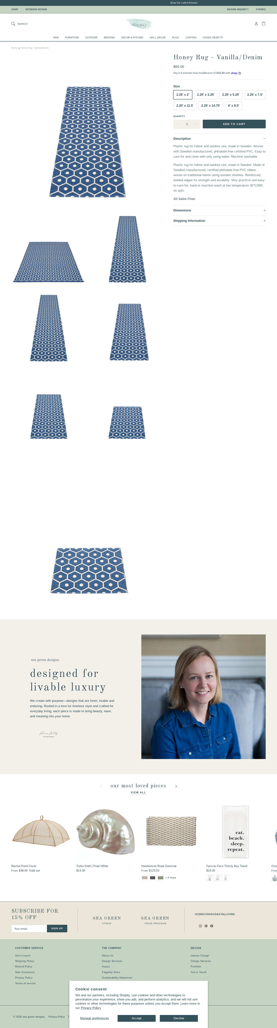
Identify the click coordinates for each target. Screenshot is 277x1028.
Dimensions (182, 210)
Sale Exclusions (25, 972)
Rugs (175, 37)
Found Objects (213, 37)
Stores (261, 9)
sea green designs (34, 1016)
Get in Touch (199, 972)
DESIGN (196, 948)
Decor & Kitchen (132, 37)
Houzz (106, 966)
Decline (179, 1018)
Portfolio (196, 966)
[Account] (256, 23)
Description (182, 138)
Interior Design (36, 9)
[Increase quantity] (195, 124)
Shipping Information (189, 221)
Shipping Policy (24, 960)
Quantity (179, 116)
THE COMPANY (112, 948)
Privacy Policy (91, 1008)
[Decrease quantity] (177, 124)
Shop (14, 9)
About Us (107, 955)
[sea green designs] (138, 23)
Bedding (109, 37)
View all (138, 792)
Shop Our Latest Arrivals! (170, 3)
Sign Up (57, 928)
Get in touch (22, 955)
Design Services (112, 960)
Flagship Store (111, 972)
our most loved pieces (139, 786)
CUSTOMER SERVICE (29, 948)
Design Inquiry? (238, 9)
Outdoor (91, 37)
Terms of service (25, 983)
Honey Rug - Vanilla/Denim (35, 48)
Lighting (191, 37)
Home (14, 48)
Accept (137, 1018)
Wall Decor (158, 37)
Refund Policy (23, 966)
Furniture (72, 37)
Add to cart (234, 124)
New (56, 37)
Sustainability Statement (117, 977)
